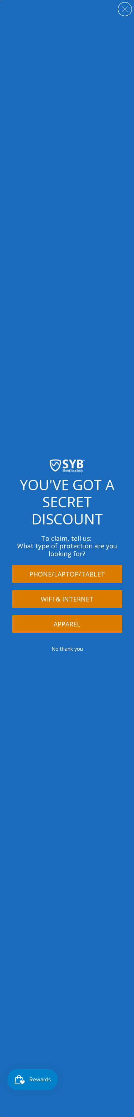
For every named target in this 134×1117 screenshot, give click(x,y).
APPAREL (67, 624)
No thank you (67, 648)
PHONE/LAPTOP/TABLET (67, 574)
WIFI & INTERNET (67, 599)
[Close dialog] (125, 9)
